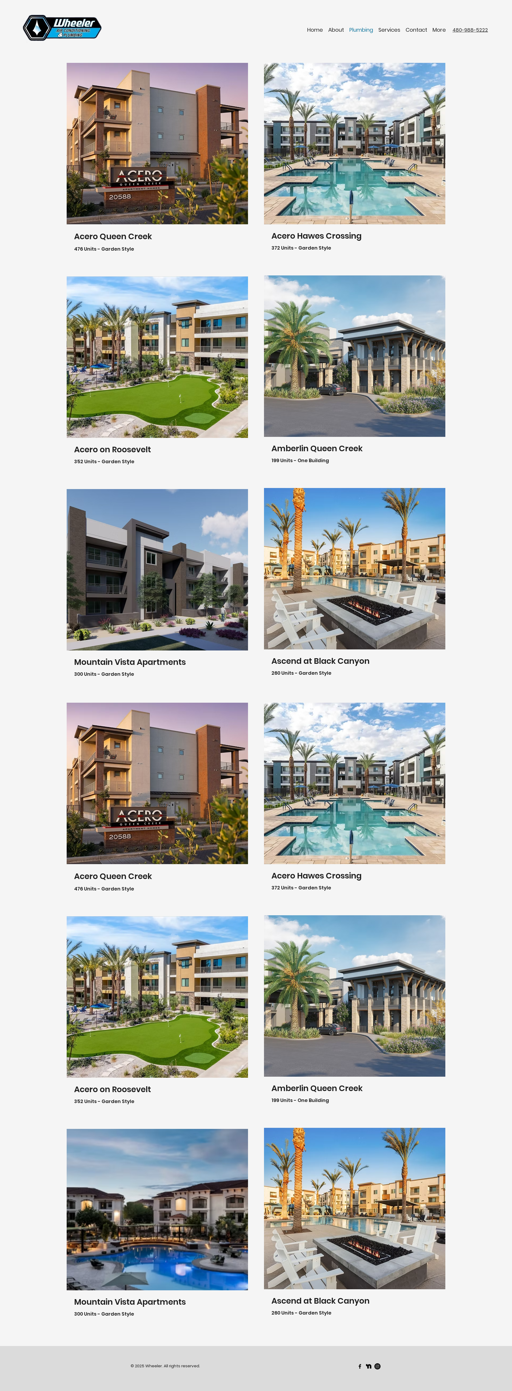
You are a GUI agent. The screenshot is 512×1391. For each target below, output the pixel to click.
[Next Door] (369, 1366)
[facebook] (360, 1366)
